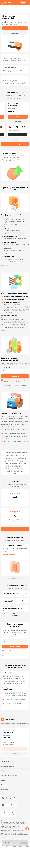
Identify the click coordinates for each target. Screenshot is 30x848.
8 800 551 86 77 (15, 615)
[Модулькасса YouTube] (10, 798)
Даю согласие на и (15, 381)
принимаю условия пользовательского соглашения (15, 652)
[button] (9, 578)
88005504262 (8, 732)
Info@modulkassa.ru (7, 744)
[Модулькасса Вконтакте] (2, 798)
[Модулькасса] (6, 2)
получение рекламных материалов (20, 385)
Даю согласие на (16, 385)
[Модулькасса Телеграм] (14, 798)
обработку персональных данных (19, 380)
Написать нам (15, 753)
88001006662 (8, 738)
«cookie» (24, 827)
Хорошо (24, 842)
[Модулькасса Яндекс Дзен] (6, 798)
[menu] (28, 2)
